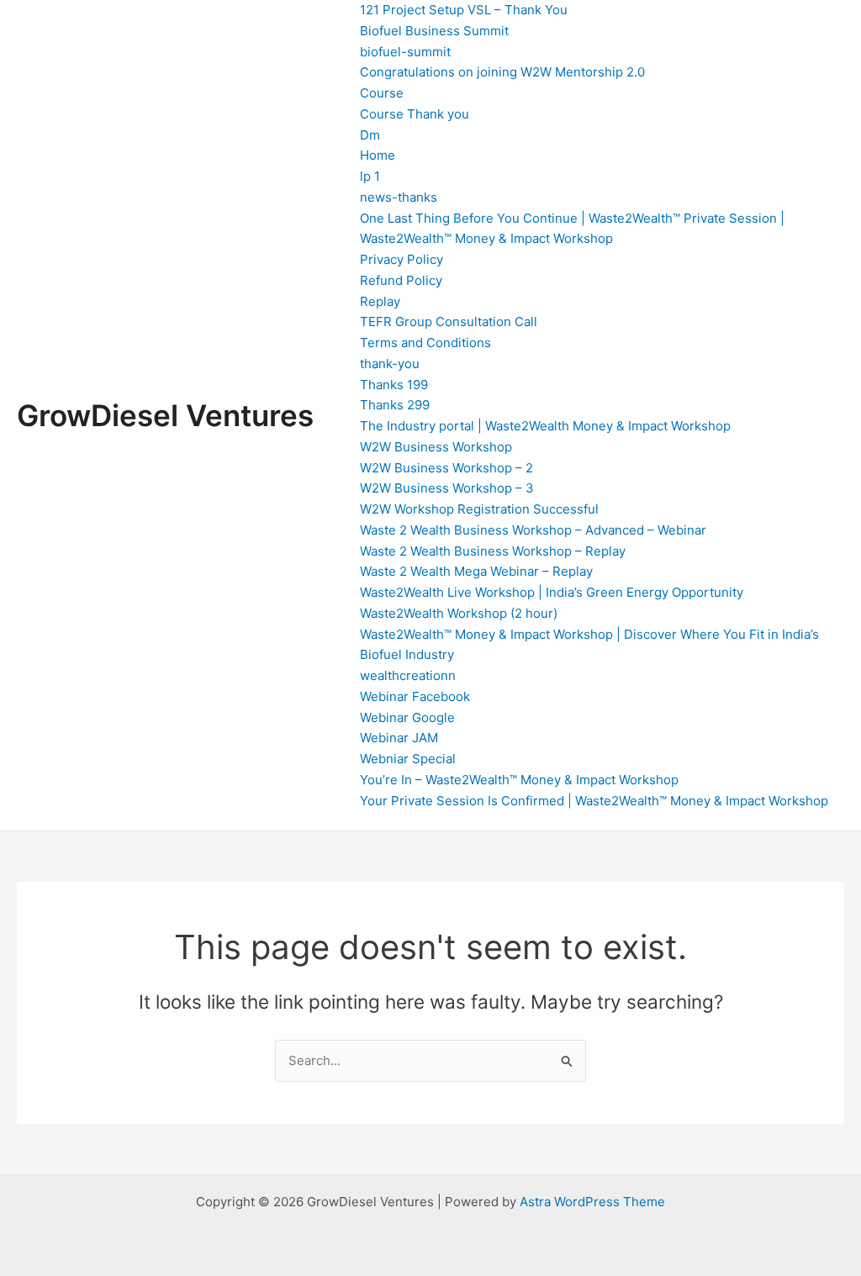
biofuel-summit (405, 52)
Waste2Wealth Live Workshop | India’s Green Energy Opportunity (551, 592)
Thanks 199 (394, 385)
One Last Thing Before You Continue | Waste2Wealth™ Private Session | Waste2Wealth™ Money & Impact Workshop (572, 228)
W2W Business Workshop (436, 447)
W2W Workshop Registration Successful (479, 509)
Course (382, 93)
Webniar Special (408, 759)
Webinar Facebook (415, 696)
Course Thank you (414, 114)
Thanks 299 (395, 405)
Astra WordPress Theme (592, 1202)
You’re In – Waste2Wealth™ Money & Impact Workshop (519, 780)
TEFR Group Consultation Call (448, 322)
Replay (380, 301)
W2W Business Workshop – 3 (447, 488)
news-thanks (398, 197)
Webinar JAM (399, 738)
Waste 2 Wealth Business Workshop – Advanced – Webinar (533, 530)
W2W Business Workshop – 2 (446, 468)
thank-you (390, 364)
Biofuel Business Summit (434, 31)
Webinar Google (407, 717)
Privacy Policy (401, 259)
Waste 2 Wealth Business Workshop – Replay (493, 551)
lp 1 (370, 176)
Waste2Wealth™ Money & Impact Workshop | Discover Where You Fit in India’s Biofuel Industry (589, 644)
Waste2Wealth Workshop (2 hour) (458, 613)
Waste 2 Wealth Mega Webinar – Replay (476, 571)
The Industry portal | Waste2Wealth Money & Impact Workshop (545, 426)
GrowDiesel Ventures (165, 415)
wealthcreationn (408, 675)
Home (377, 155)
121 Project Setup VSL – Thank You (464, 10)
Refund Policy (401, 280)
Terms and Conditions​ (425, 343)
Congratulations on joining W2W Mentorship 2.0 (502, 72)
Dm (370, 135)
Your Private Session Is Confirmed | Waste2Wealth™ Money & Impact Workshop (594, 801)
